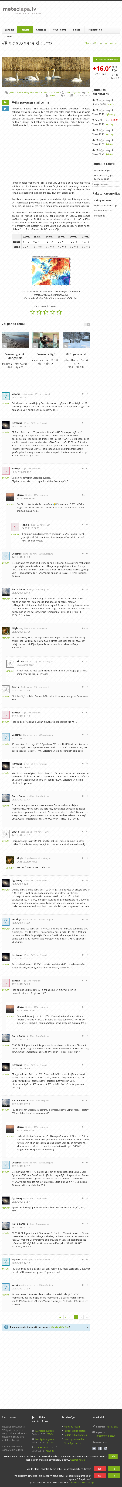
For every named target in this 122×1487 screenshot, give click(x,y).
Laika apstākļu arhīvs (74, 1439)
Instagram (105, 1448)
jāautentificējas (60, 1327)
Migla (15, 628)
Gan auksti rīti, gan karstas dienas (103, 177)
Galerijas (41, 29)
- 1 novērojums (42, 589)
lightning (17, 422)
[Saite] (15, 340)
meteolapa (53, 95)
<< (60, 1317)
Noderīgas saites (72, 1443)
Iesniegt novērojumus (107, 59)
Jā (114, 1468)
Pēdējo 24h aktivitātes (75, 1434)
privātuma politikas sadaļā (82, 1482)
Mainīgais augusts (104, 99)
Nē (99, 1468)
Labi (113, 1456)
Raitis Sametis (20, 589)
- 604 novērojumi (45, 553)
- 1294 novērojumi (41, 495)
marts (21, 92)
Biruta (20, 661)
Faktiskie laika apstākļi (75, 1430)
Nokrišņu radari (72, 1426)
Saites (76, 29)
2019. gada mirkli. (76, 354)
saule (50, 92)
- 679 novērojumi (42, 394)
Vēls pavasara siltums (30, 102)
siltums (56, 92)
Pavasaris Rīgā (45, 354)
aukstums (43, 92)
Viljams (16, 393)
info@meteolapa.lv (105, 1435)
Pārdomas (99, 215)
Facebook (100, 1448)
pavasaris (14, 92)
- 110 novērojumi (45, 661)
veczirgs (17, 553)
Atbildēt (6, 403)
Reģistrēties (95, 29)
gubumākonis (71, 360)
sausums (34, 92)
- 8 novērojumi (40, 628)
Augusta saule (101, 183)
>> (87, 1317)
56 (87, 92)
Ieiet (9, 36)
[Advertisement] (81, 13)
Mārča (20, 494)
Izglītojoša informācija (105, 205)
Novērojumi (59, 29)
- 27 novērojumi (33, 468)
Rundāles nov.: (106, 120)
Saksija (16, 468)
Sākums (9, 29)
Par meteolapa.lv (103, 210)
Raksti (25, 29)
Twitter (94, 1448)
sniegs (27, 92)
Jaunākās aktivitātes (100, 92)
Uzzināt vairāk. (77, 1459)
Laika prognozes (111, 43)
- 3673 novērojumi (38, 423)
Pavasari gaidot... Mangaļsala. (15, 356)
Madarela (7, 363)
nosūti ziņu (112, 1426)
